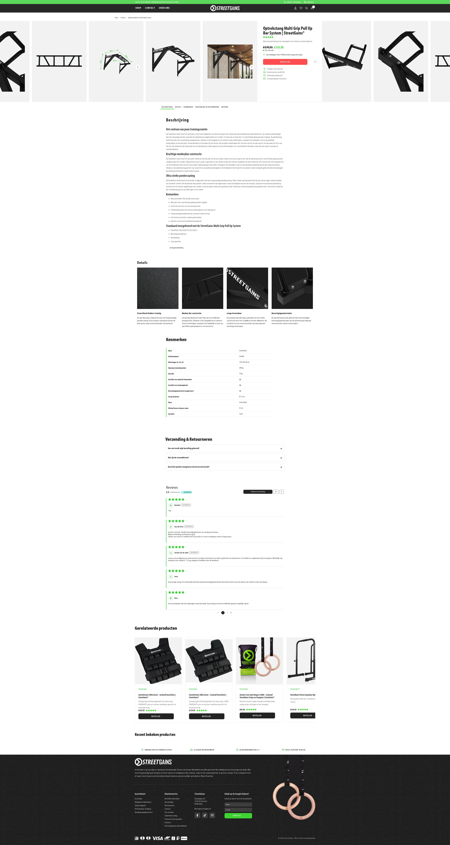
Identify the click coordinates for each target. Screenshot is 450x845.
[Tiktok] (205, 815)
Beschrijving (167, 107)
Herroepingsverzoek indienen (176, 826)
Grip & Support (140, 806)
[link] (315, 62)
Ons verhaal (169, 812)
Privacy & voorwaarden (173, 819)
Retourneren (169, 806)
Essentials (138, 799)
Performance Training (143, 809)
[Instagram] (212, 815)
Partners (168, 823)
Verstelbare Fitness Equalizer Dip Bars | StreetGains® (310, 694)
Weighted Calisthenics (143, 802)
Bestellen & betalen (172, 799)
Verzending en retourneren (207, 107)
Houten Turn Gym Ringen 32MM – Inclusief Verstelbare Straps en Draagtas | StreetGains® (257, 696)
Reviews (224, 107)
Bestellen (285, 61)
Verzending (169, 802)
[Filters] (275, 492)
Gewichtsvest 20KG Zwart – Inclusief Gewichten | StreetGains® (207, 696)
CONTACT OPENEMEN (294, 2)
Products (123, 18)
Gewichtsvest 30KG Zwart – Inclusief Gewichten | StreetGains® (157, 696)
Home (116, 18)
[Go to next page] (231, 612)
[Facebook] (197, 815)
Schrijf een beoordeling (258, 492)
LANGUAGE (310, 2)
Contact (168, 809)
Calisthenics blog (171, 816)
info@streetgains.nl (203, 809)
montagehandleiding (176, 248)
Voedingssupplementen (143, 812)
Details (178, 107)
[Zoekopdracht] (306, 8)
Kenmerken (188, 107)
